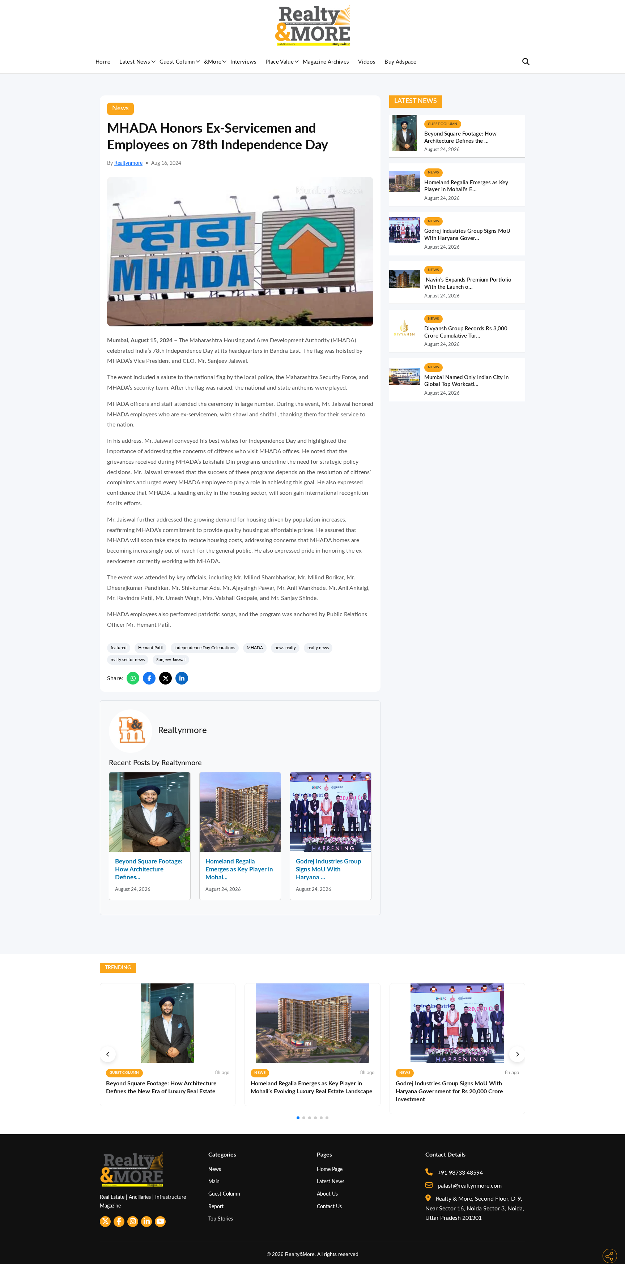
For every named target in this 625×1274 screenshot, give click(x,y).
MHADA (255, 647)
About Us (327, 1194)
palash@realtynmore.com (469, 1186)
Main (214, 1181)
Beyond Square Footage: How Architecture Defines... (148, 869)
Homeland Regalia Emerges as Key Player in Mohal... (239, 869)
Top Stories (220, 1219)
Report (216, 1206)
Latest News (134, 62)
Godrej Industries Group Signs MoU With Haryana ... (328, 869)
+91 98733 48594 (459, 1173)
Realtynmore (128, 163)
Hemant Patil (150, 647)
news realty (285, 647)
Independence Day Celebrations (204, 647)
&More (213, 62)
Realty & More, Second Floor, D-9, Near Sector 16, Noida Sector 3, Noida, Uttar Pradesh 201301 (474, 1208)
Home (102, 62)
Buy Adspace (400, 62)
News (214, 1169)
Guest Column (177, 62)
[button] (108, 1054)
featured (119, 647)
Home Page (330, 1169)
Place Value (279, 62)
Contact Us (329, 1206)
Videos (366, 62)
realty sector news (128, 659)
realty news (318, 647)
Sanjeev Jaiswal (171, 659)
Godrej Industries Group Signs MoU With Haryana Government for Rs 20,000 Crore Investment (449, 1092)
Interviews (243, 62)
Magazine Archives (326, 62)
